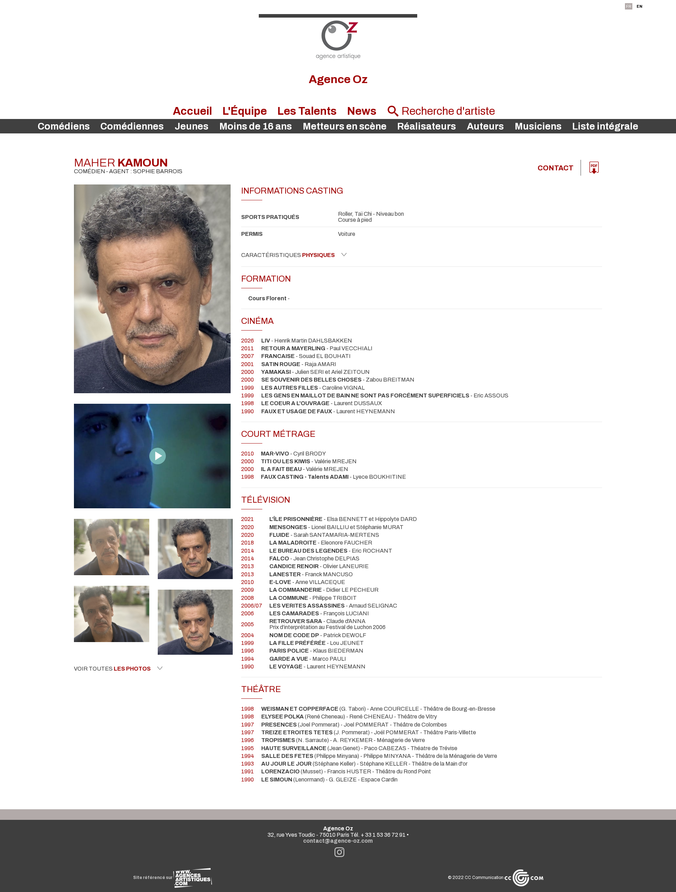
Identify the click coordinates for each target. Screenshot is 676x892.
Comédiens (64, 126)
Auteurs (485, 126)
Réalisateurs (426, 126)
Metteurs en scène (345, 126)
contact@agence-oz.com (338, 841)
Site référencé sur (153, 877)
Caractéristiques (288, 255)
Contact (556, 168)
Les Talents (307, 111)
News (361, 111)
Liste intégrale (605, 126)
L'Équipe (245, 111)
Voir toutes (112, 669)
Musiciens (538, 126)
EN (639, 6)
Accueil (192, 111)
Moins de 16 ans (255, 126)
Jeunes (191, 126)
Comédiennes (132, 126)
